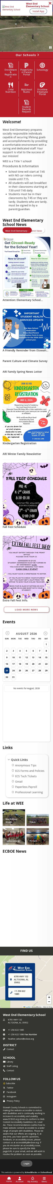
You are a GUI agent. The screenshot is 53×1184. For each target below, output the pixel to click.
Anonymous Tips (25, 765)
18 (20, 664)
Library (10, 1061)
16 (7, 664)
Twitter (10, 1087)
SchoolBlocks (31, 1172)
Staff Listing (12, 1066)
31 (13, 677)
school (9, 1058)
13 (33, 657)
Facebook (11, 1092)
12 (26, 657)
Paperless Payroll (26, 787)
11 (20, 657)
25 (20, 670)
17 (13, 664)
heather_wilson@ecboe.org (21, 1038)
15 (46, 657)
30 (7, 677)
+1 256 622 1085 (16, 1029)
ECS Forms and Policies (29, 770)
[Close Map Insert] (45, 966)
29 (46, 670)
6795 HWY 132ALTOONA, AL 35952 (18, 1021)
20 (33, 664)
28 (39, 670)
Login (26, 1163)
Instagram (11, 1096)
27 (33, 670)
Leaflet (27, 1007)
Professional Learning (29, 792)
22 (46, 664)
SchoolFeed (46, 1172)
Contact (10, 1049)
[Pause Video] (50, 47)
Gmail (19, 781)
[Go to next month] (45, 633)
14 (39, 657)
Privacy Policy (13, 1100)
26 (26, 670)
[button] (49, 997)
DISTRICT (10, 1045)
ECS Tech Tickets (26, 776)
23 (7, 670)
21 (39, 664)
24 (13, 670)
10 (13, 657)
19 (26, 664)
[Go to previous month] (7, 633)
